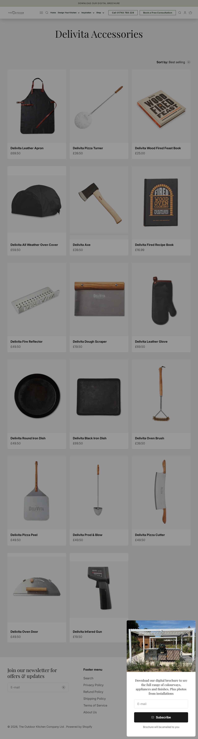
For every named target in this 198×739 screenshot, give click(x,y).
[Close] (189, 626)
